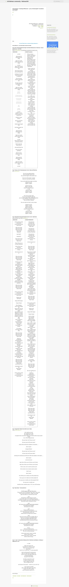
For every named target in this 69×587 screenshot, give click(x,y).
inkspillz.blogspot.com (18, 50)
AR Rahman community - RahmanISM (17, 1)
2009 (42, 27)
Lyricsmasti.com (17, 171)
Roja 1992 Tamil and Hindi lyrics (51, 34)
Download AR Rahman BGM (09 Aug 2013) (52, 48)
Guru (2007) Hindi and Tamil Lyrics (51, 27)
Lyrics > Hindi (40, 25)
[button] (12, 12)
